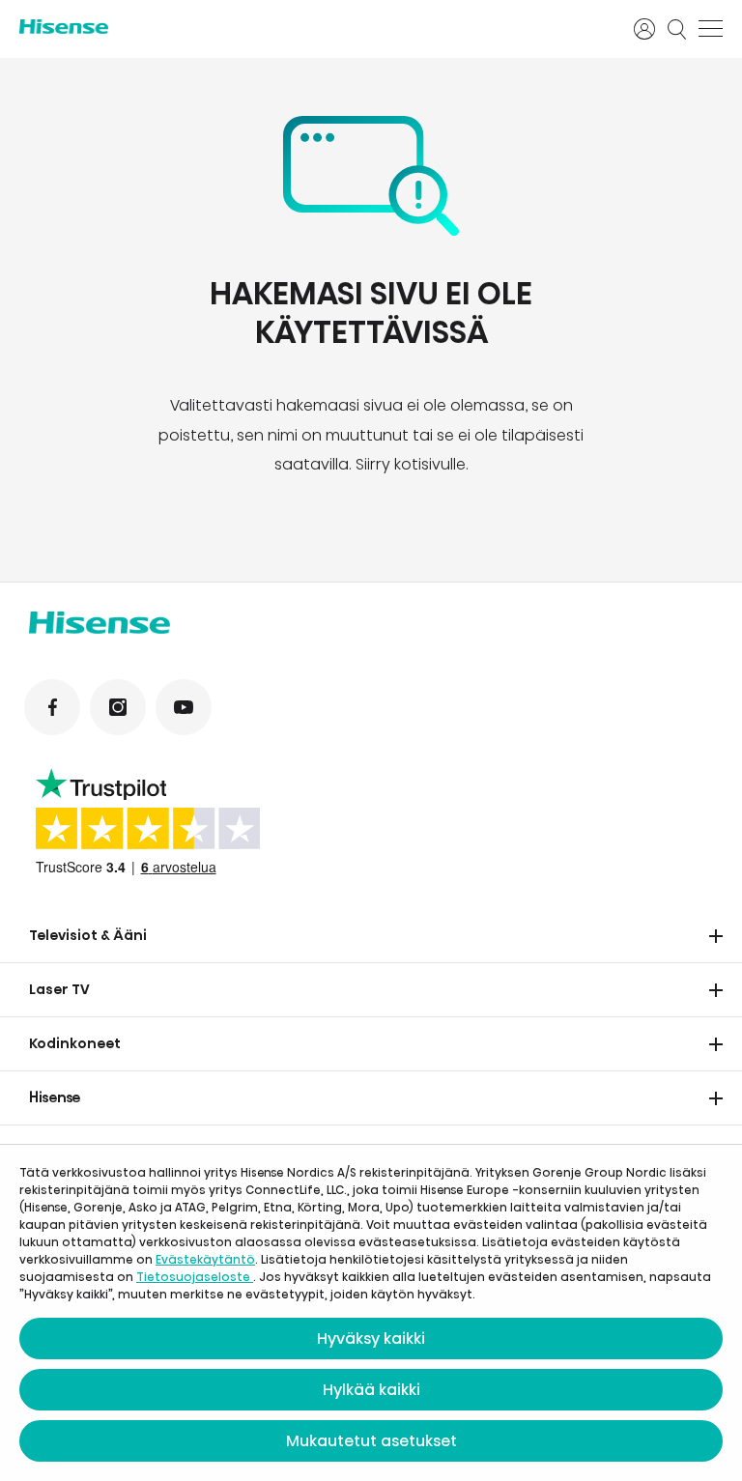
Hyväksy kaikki (371, 1338)
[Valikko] (711, 29)
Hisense (55, 1097)
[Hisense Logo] (314, 26)
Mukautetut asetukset (371, 1441)
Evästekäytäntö (205, 1259)
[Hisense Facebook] (52, 707)
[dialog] (371, 1313)
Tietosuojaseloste (194, 1276)
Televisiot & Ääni (88, 935)
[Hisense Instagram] (118, 707)
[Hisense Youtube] (184, 707)
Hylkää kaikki (371, 1390)
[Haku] (677, 29)
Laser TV (59, 989)
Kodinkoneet (75, 1043)
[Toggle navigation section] (715, 936)
